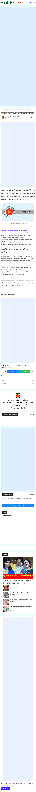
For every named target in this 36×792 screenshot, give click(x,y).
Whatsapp (25, 371)
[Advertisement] (18, 56)
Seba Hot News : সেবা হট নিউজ (17, 400)
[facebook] (11, 408)
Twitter (19, 371)
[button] (34, 2)
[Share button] (32, 371)
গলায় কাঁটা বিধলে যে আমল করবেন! (16, 586)
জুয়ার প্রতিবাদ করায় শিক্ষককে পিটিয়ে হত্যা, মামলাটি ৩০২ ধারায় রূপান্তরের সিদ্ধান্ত (21, 593)
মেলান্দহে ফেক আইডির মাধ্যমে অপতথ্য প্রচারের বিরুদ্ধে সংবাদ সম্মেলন (21, 607)
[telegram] (22, 408)
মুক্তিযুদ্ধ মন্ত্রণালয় (19, 365)
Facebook (12, 371)
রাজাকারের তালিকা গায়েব (8, 110)
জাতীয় (8, 365)
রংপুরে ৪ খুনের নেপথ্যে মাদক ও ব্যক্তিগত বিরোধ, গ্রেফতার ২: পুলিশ (17, 580)
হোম (2, 110)
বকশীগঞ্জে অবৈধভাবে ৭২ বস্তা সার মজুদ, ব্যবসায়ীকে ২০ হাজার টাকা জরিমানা (21, 600)
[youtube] (18, 408)
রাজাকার (26, 365)
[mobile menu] (2, 2)
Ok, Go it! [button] (5, 789)
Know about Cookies (7, 785)
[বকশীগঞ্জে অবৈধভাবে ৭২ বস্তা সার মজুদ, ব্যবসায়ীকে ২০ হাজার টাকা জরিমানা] (6, 602)
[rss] (24, 408)
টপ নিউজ (12, 365)
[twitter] (15, 408)
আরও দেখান (32, 415)
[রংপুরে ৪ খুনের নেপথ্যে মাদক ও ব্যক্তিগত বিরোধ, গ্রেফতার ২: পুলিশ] (18, 568)
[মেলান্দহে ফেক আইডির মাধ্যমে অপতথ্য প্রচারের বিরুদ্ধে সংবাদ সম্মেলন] (6, 609)
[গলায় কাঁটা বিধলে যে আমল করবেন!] (6, 588)
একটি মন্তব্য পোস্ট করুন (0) (18, 506)
